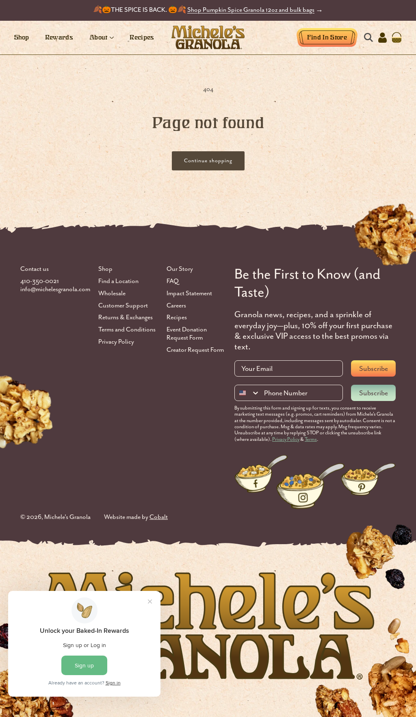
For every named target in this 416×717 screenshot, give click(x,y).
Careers (176, 305)
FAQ (173, 281)
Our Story (180, 269)
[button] (368, 38)
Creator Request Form (195, 350)
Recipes (177, 317)
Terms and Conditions (127, 329)
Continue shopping (208, 160)
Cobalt (159, 517)
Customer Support (123, 305)
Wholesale (112, 293)
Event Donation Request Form (187, 334)
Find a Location (118, 281)
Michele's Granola (67, 517)
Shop (105, 269)
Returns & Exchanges (125, 317)
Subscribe (373, 368)
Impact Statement (189, 293)
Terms (311, 439)
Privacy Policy (116, 342)
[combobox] (247, 393)
